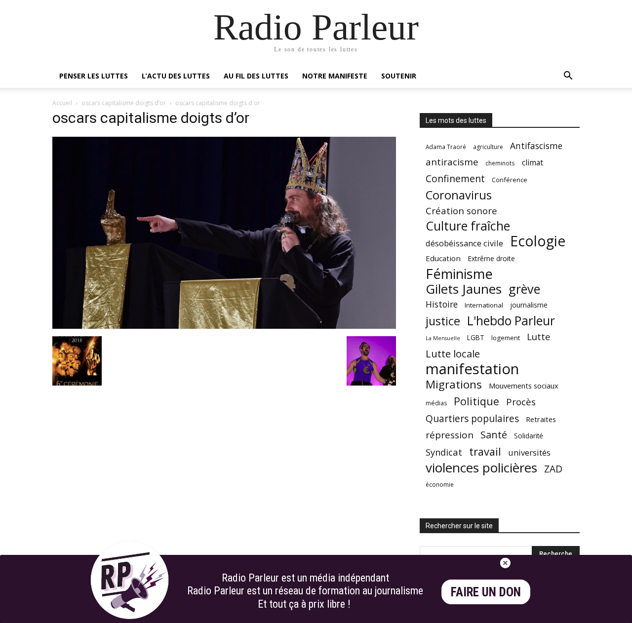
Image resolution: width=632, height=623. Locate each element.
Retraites (541, 419)
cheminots (500, 163)
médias (436, 403)
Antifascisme (536, 146)
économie (440, 484)
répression (450, 435)
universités (529, 452)
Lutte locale (453, 354)
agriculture (488, 147)
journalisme (529, 305)
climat (532, 162)
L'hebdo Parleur (511, 320)
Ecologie (537, 241)
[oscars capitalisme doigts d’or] (224, 326)
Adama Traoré (446, 147)
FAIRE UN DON (486, 592)
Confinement (455, 178)
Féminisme (459, 274)
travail (485, 451)
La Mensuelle (443, 338)
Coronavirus (459, 195)
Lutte (539, 336)
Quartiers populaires (472, 418)
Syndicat (444, 452)
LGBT (475, 337)
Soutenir (398, 75)
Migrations (454, 384)
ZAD (553, 469)
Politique (476, 401)
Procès (521, 401)
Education (443, 258)
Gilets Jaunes (464, 289)
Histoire (442, 304)
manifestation (472, 369)
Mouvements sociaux (523, 385)
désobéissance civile (464, 243)
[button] (568, 76)
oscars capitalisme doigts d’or (123, 103)
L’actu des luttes (176, 75)
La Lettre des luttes (553, 614)
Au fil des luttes (256, 75)
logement (505, 337)
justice (443, 321)
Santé (493, 434)
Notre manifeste (334, 75)
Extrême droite (491, 258)
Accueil (62, 103)
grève (524, 289)
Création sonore (461, 210)
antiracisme (452, 162)
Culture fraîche (468, 226)
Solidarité (528, 435)
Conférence (509, 179)
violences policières (481, 468)
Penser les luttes (93, 75)
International (484, 305)
